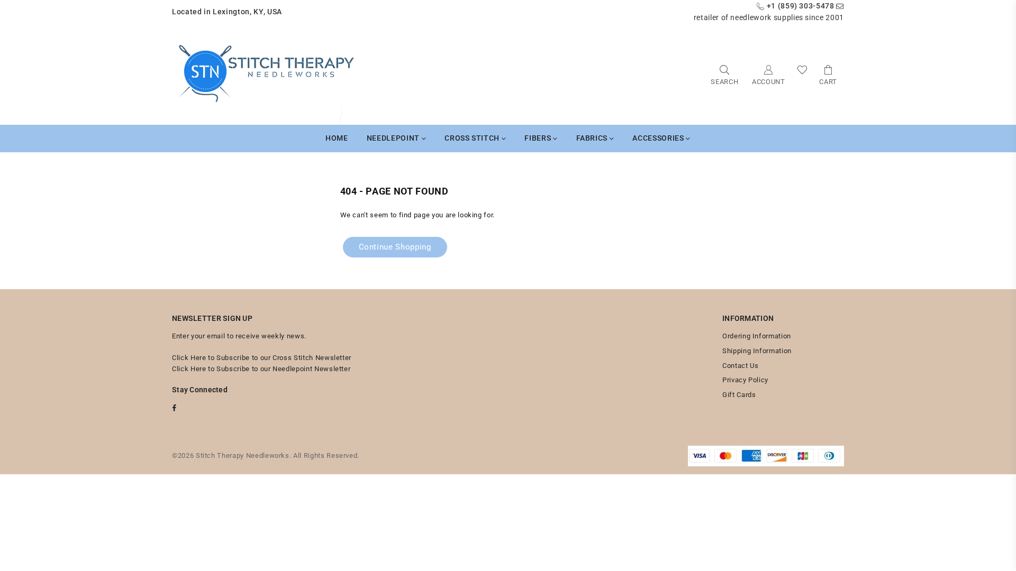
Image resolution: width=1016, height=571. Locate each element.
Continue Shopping (395, 247)
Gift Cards (739, 395)
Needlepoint (394, 138)
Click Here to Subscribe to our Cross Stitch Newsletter (261, 358)
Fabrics (593, 138)
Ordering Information (756, 336)
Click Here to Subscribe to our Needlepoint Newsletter (261, 369)
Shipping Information (757, 351)
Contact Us (740, 366)
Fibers (538, 138)
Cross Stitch (472, 138)
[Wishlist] (802, 74)
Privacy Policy (745, 380)
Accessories (659, 138)
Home (336, 138)
